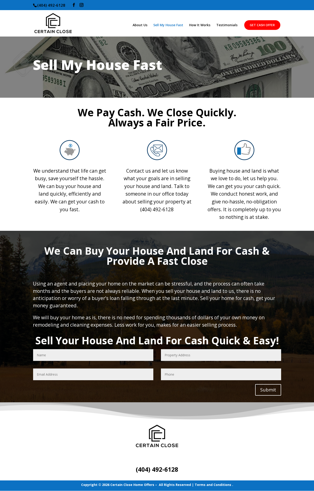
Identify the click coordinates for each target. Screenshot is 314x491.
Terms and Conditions (213, 484)
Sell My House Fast (168, 25)
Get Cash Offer (262, 25)
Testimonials (226, 25)
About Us (140, 25)
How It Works (199, 25)
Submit (268, 390)
